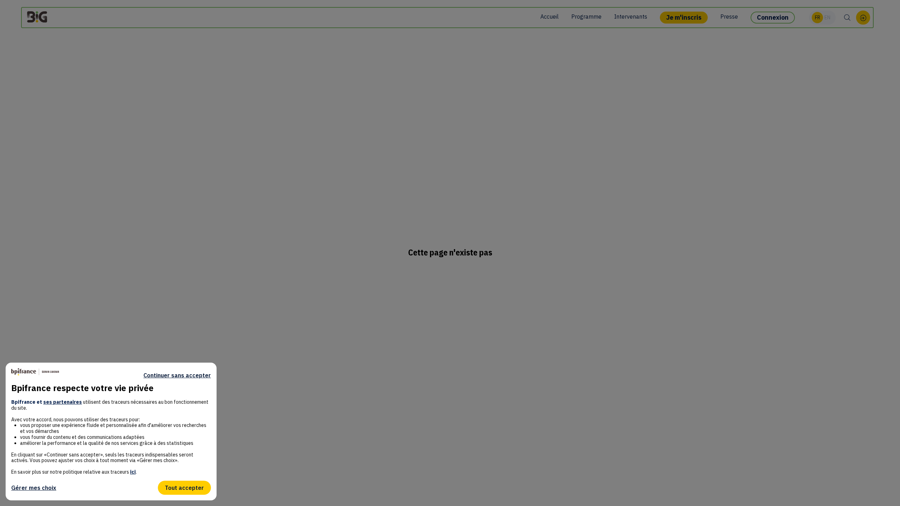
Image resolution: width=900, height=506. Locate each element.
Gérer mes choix (33, 487)
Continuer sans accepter (177, 375)
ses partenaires (62, 402)
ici (133, 472)
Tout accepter (184, 487)
